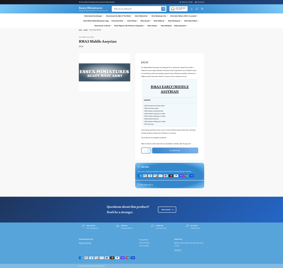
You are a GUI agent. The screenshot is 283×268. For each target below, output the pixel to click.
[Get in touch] (196, 9)
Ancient (85, 30)
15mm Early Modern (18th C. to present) (183, 16)
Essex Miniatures (86, 266)
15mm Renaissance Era (158, 16)
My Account (200, 2)
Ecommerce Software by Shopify (98, 266)
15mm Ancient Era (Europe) (93, 16)
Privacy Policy (143, 240)
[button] (202, 9)
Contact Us (177, 250)
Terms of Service (144, 243)
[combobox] (139, 9)
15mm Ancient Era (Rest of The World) (118, 16)
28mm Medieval (159, 21)
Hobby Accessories (180, 26)
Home (80, 30)
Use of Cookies (144, 246)
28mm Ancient (145, 21)
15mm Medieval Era (141, 16)
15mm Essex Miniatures (86, 37)
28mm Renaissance (174, 21)
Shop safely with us (146, 184)
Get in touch (166, 209)
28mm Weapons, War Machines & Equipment (128, 26)
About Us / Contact (187, 2)
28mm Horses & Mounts (102, 26)
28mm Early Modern (190, 21)
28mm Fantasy (152, 26)
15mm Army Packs (117, 21)
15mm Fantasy (131, 21)
